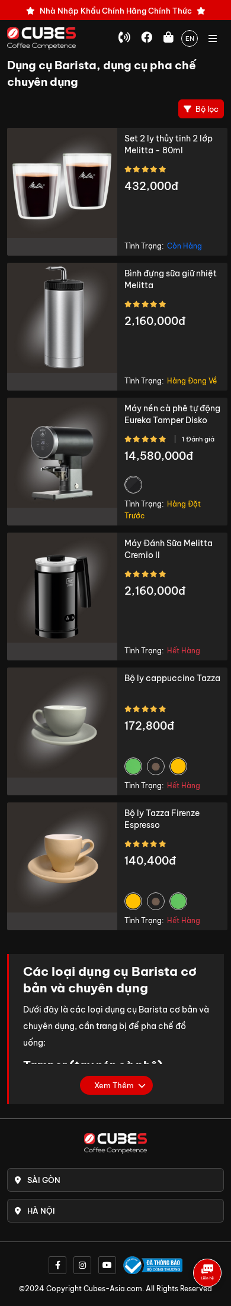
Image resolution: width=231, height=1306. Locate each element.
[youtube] (107, 1265)
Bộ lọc (206, 109)
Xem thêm (114, 1085)
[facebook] (57, 1265)
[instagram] (82, 1265)
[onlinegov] (152, 1265)
